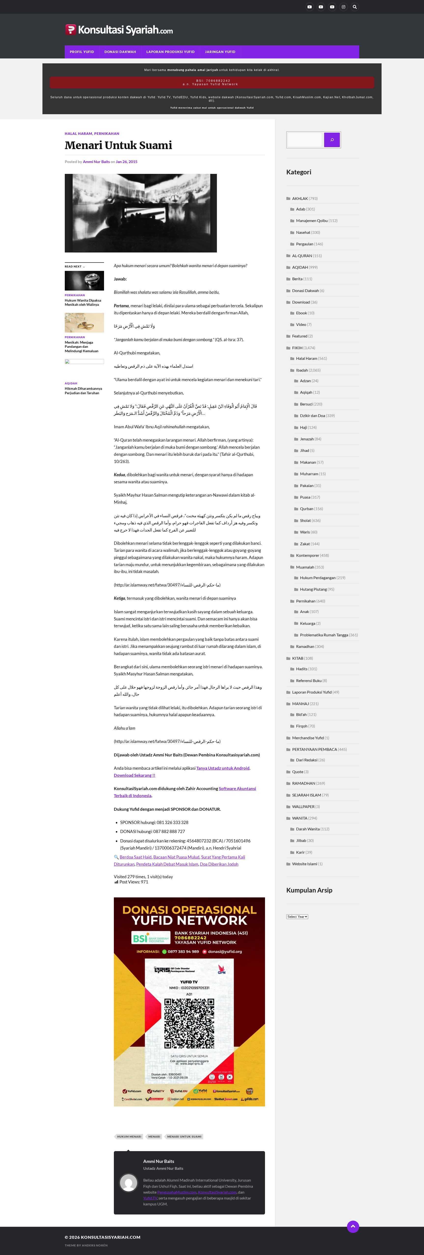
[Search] (354, 6)
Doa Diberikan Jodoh (219, 864)
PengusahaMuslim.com (177, 1192)
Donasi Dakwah (120, 52)
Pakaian (307, 485)
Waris (305, 532)
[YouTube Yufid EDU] (321, 6)
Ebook (301, 312)
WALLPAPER (303, 806)
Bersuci (306, 404)
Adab (300, 209)
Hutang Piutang (313, 589)
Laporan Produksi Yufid (170, 52)
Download (301, 302)
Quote (297, 771)
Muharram (309, 473)
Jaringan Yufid (220, 52)
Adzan (305, 380)
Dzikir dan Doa (312, 415)
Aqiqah (306, 392)
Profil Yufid (82, 52)
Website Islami (304, 863)
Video (301, 324)
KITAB (297, 658)
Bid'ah (301, 714)
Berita (297, 278)
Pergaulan (304, 243)
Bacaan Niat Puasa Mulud (176, 857)
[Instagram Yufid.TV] (343, 6)
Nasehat (303, 232)
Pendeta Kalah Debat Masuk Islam (167, 864)
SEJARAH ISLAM (306, 795)
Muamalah (305, 567)
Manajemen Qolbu (312, 220)
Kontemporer (307, 555)
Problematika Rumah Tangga (324, 634)
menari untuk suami (184, 1136)
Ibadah (302, 370)
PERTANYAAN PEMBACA (314, 749)
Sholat (305, 520)
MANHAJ (300, 703)
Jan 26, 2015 (126, 161)
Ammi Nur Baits (96, 161)
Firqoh (301, 726)
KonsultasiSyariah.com (217, 1192)
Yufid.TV (150, 1198)
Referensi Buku (309, 680)
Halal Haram (78, 133)
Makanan (308, 462)
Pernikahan (106, 133)
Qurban (306, 508)
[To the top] (353, 1227)
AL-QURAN (302, 255)
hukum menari (129, 1136)
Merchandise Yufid (308, 737)
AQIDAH (300, 267)
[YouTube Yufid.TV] (309, 6)
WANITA (299, 818)
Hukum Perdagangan (318, 577)
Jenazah (307, 438)
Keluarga (307, 623)
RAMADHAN (303, 783)
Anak (304, 611)
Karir (300, 852)
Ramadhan (305, 646)
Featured (299, 336)
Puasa (305, 497)
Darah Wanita (308, 828)
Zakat (305, 543)
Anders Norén (95, 1245)
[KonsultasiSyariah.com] (212, 30)
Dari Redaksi (307, 759)
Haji (303, 427)
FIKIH (297, 347)
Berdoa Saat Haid (136, 857)
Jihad (304, 450)
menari (154, 1136)
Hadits (301, 668)
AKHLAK (300, 198)
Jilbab (301, 840)
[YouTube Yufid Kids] (332, 6)
